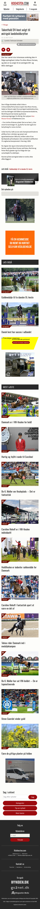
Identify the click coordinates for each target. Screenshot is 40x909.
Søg (32, 797)
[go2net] (20, 887)
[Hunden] (20, 882)
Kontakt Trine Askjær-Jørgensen (21, 342)
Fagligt (4, 748)
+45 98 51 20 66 (11, 855)
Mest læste (20, 813)
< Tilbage (4, 25)
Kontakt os (19, 867)
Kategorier (20, 803)
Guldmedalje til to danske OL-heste (20, 169)
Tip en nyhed (20, 808)
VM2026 (4, 416)
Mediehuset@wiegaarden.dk (25, 855)
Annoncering (27, 867)
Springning (5, 326)
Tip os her (11, 867)
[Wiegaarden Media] (20, 893)
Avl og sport (6, 54)
